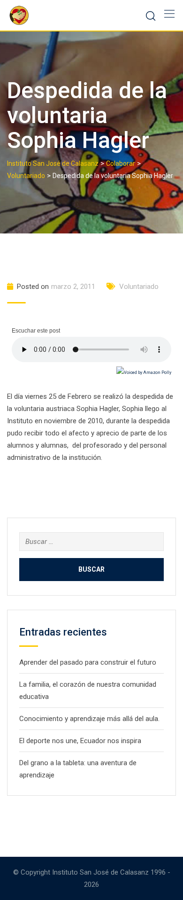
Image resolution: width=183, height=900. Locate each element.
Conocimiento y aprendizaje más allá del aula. (89, 718)
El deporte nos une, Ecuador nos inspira (80, 741)
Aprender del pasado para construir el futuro (87, 662)
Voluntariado (139, 286)
